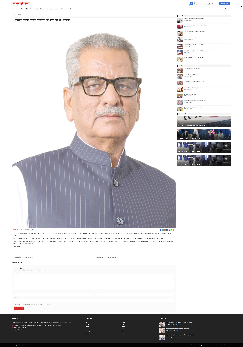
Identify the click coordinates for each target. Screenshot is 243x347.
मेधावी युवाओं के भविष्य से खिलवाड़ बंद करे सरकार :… (193, 38)
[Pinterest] (169, 230)
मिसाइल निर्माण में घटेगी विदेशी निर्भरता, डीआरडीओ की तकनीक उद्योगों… (196, 51)
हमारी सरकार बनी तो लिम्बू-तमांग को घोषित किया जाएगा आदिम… (195, 100)
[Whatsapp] (171, 230)
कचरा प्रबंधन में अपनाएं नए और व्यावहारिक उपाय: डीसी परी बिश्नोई (179, 322)
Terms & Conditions (206, 345)
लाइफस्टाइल (56, 9)
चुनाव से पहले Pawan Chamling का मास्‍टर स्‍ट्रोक (193, 107)
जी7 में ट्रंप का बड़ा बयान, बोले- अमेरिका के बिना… (189, 164)
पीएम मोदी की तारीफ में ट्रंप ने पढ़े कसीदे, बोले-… (189, 138)
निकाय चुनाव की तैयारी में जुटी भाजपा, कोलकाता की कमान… (194, 31)
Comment (16, 272)
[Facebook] (161, 230)
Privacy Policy (222, 345)
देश (16, 9)
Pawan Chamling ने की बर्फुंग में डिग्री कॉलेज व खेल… (194, 81)
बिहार (50, 9)
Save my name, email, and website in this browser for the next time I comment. (33, 304)
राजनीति (36, 9)
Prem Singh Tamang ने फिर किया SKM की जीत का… (194, 75)
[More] (173, 230)
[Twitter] (163, 230)
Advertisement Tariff (196, 345)
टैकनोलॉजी (124, 331)
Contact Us (228, 345)
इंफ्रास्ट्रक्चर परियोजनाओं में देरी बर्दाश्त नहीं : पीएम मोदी (193, 44)
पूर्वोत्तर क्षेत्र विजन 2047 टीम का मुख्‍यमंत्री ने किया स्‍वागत (106, 257)
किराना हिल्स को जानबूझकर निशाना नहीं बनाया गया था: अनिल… (195, 25)
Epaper (227, 9)
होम (13, 9)
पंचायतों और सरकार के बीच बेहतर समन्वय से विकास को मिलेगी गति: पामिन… (181, 335)
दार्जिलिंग (26, 9)
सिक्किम (21, 9)
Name (15, 291)
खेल (61, 9)
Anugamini (17, 229)
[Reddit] (165, 230)
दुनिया (31, 9)
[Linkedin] (167, 230)
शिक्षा (123, 329)
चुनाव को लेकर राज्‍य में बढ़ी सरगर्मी (190, 94)
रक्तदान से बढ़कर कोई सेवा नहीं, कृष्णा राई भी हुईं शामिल (177, 329)
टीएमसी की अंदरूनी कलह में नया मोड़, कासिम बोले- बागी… (194, 57)
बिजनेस (42, 9)
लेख (46, 9)
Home (15, 14)
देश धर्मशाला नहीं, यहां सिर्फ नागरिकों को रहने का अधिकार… (194, 18)
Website (16, 297)
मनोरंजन (66, 9)
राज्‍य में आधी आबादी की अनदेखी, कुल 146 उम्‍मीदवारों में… (194, 87)
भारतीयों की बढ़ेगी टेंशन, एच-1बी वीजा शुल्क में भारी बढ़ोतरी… (192, 125)
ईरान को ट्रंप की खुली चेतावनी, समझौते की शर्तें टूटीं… (189, 151)
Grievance (214, 345)
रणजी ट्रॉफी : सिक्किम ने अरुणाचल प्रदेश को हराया (23, 257)
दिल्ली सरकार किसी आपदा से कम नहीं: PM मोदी (192, 68)
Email (96, 291)
